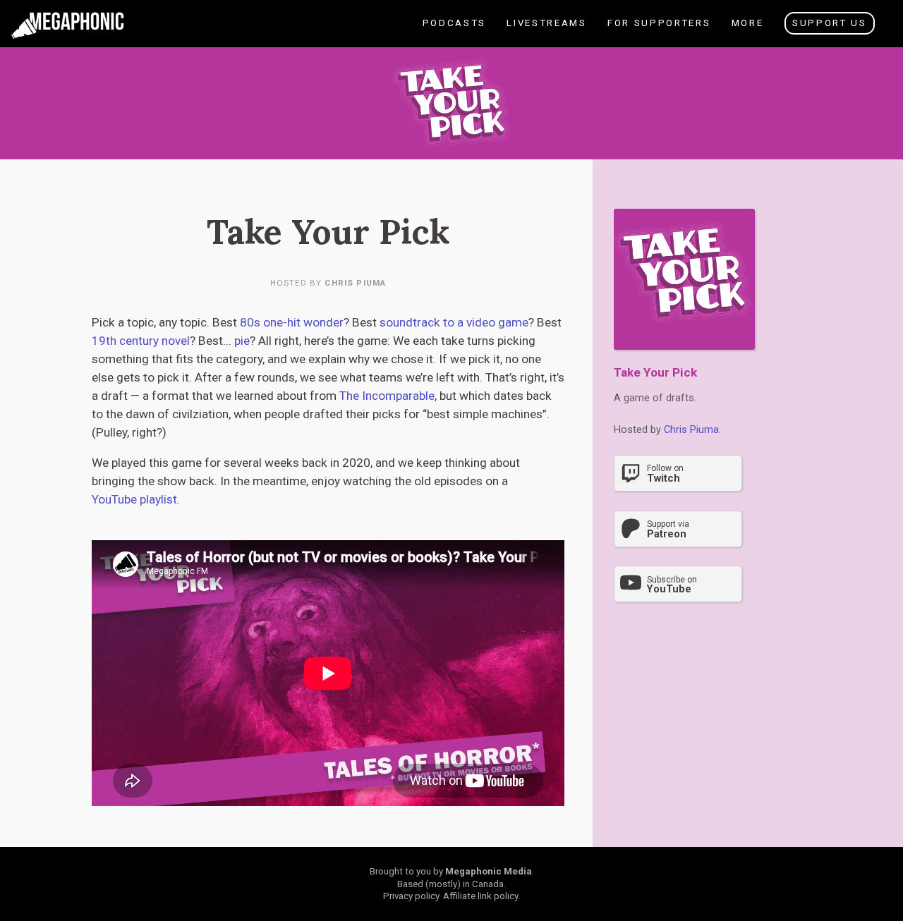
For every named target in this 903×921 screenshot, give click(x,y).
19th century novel (141, 341)
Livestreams (550, 32)
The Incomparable (387, 396)
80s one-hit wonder (292, 322)
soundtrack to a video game (454, 322)
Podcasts (457, 32)
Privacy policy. (412, 896)
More (746, 32)
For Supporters (658, 32)
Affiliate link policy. (481, 896)
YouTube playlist (134, 499)
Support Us (829, 23)
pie (242, 341)
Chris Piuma (355, 283)
